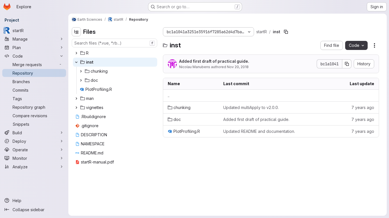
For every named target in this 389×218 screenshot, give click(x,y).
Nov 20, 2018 (238, 67)
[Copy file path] (285, 31)
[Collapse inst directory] (76, 62)
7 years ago (362, 107)
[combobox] (114, 43)
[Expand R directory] (76, 53)
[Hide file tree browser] (76, 31)
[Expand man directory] (76, 98)
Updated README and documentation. (259, 131)
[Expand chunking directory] (80, 71)
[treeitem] (115, 53)
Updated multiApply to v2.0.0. (251, 107)
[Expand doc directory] (80, 80)
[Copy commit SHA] (346, 63)
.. (168, 95)
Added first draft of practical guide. (214, 61)
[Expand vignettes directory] (76, 107)
